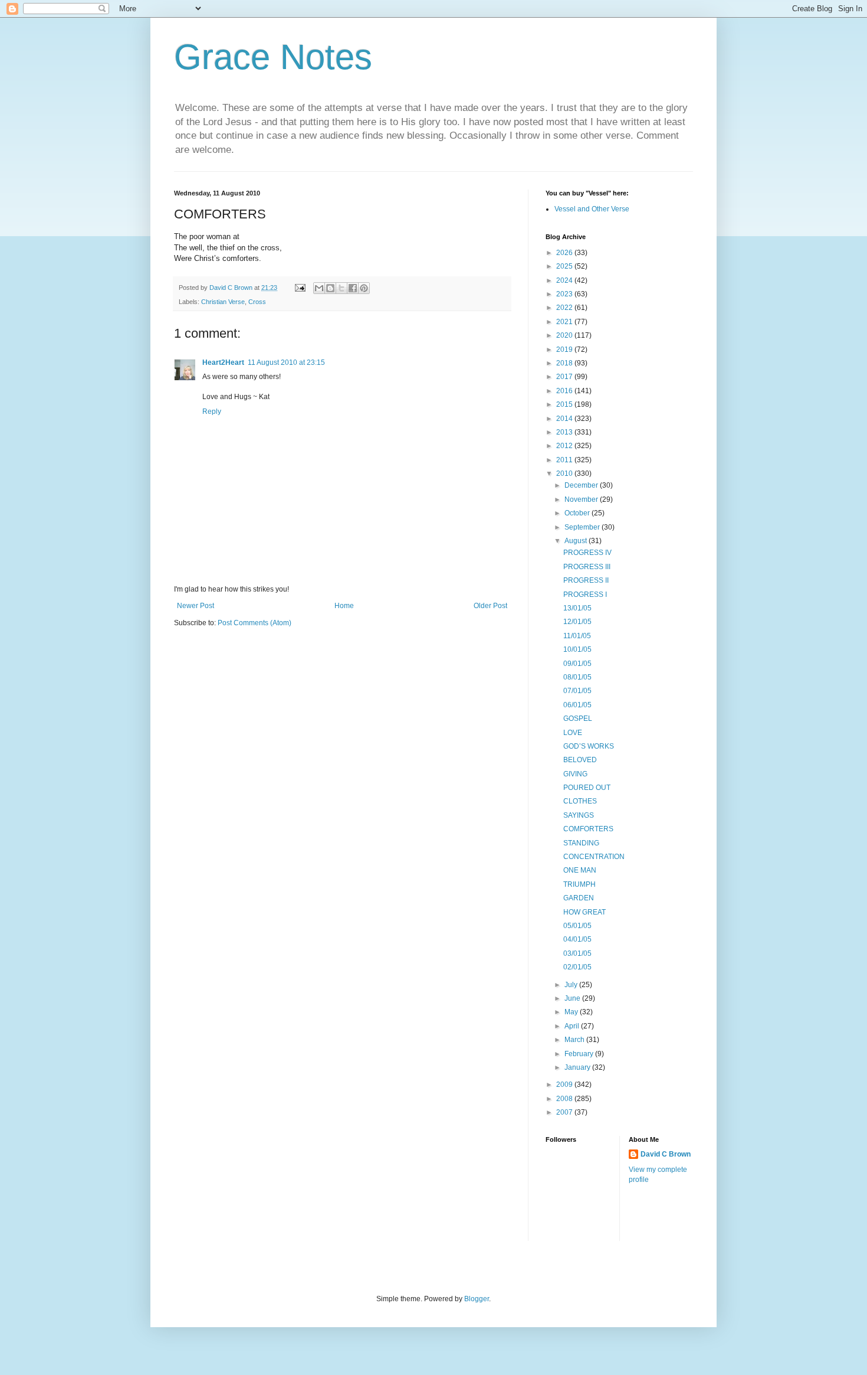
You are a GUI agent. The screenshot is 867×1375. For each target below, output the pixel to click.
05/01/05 (577, 926)
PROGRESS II (586, 580)
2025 (565, 266)
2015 (565, 404)
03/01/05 (577, 953)
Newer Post (195, 606)
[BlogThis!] (330, 288)
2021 (565, 322)
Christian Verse (223, 301)
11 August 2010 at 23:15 (286, 362)
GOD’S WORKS (588, 746)
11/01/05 (577, 636)
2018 (565, 363)
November (582, 499)
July (571, 985)
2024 (565, 280)
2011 (565, 460)
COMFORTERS (588, 829)
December (582, 485)
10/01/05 (577, 649)
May (572, 1012)
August (576, 541)
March (575, 1040)
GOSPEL (577, 718)
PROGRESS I (585, 594)
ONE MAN (579, 870)
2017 (565, 377)
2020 (565, 335)
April (572, 1026)
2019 (565, 349)
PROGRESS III (586, 567)
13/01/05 (577, 608)
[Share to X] (341, 288)
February (579, 1054)
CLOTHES (580, 801)
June (573, 998)
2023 (565, 294)
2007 (565, 1112)
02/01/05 (577, 967)
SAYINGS (578, 815)
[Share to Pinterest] (364, 288)
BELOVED (580, 760)
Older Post (490, 606)
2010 (565, 473)
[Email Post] (299, 287)
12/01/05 (577, 622)
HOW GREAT (584, 912)
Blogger (476, 1299)
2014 (565, 418)
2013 (565, 432)
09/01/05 (577, 663)
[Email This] (319, 288)
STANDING (581, 843)
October (578, 513)
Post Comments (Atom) (254, 623)
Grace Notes (273, 57)
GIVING (575, 774)
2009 (565, 1084)
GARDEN (578, 898)
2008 (565, 1099)
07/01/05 (577, 691)
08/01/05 (577, 677)
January (578, 1067)
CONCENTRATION (594, 857)
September (583, 527)
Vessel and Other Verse (591, 209)
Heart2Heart (223, 362)
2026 (565, 253)
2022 (565, 307)
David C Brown (666, 1154)
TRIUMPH (579, 884)
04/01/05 (577, 939)
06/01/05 (577, 705)
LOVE (572, 733)
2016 (565, 391)
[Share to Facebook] (353, 288)
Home (344, 606)
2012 (565, 446)
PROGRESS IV (587, 552)
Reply (211, 411)
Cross (257, 301)
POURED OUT (586, 787)
